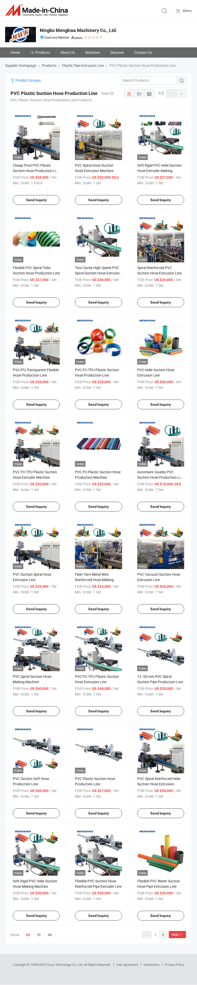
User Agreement (127, 964)
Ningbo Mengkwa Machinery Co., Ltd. (78, 30)
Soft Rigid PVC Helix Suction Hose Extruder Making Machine (159, 170)
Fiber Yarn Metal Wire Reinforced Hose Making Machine (94, 579)
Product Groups (28, 80)
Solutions (92, 52)
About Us (67, 52)
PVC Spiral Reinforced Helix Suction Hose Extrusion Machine (158, 784)
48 (50, 934)
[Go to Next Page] (181, 93)
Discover (117, 52)
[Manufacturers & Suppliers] (37, 10)
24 (28, 935)
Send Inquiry (36, 200)
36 (39, 934)
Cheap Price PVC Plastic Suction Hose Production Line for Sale (36, 170)
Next (175, 934)
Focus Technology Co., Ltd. (65, 964)
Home (15, 52)
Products (42, 52)
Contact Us (143, 52)
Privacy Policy (174, 964)
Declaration (152, 964)
